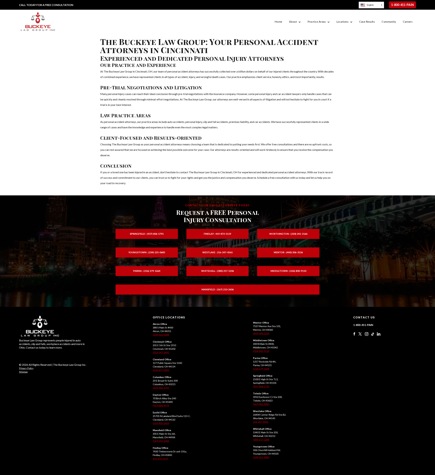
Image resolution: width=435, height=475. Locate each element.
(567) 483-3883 (261, 404)
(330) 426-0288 (161, 334)
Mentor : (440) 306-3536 (288, 252)
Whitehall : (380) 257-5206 (217, 270)
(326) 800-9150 (261, 351)
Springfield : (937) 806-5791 (147, 233)
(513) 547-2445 (161, 352)
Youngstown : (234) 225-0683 (146, 252)
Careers (408, 21)
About (293, 21)
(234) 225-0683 (261, 457)
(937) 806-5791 (261, 386)
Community (389, 21)
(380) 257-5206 (261, 439)
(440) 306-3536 (261, 333)
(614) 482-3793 (161, 387)
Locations (342, 21)
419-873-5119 (160, 458)
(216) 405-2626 (161, 423)
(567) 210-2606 (161, 440)
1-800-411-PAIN (402, 5)
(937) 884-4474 (161, 405)
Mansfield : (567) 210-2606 (218, 289)
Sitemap (23, 371)
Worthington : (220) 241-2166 (288, 233)
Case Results (367, 21)
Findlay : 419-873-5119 (217, 233)
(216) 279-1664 (261, 368)
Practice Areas (317, 21)
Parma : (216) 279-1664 (146, 270)
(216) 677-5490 (161, 370)
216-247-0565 (260, 421)
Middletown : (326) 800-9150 (288, 270)
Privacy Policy (26, 368)
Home (278, 21)
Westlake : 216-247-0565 (217, 252)
